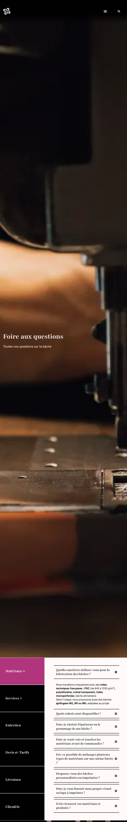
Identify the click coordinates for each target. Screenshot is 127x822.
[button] (105, 11)
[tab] (22, 671)
